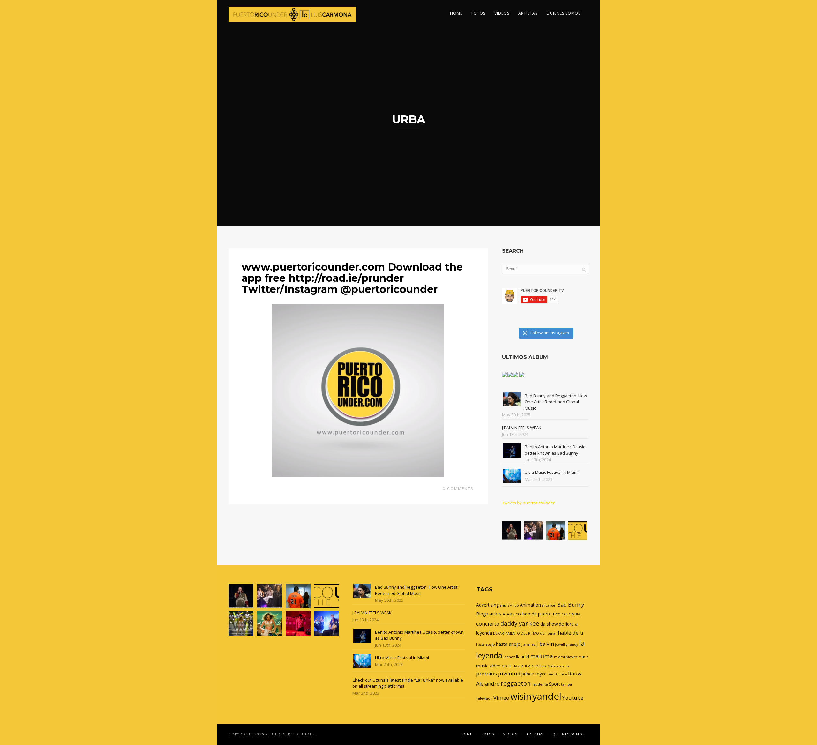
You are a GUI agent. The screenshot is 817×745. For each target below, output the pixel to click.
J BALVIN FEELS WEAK (521, 427)
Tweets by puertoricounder (528, 503)
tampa (566, 684)
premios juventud (498, 673)
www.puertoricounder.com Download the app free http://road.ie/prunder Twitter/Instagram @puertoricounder (352, 278)
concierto (487, 623)
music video (488, 666)
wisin (520, 696)
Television (484, 698)
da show (549, 624)
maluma (541, 656)
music (583, 657)
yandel (546, 696)
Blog (481, 614)
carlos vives (501, 613)
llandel (522, 656)
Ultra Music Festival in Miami (552, 472)
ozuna (564, 666)
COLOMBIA (571, 614)
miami (559, 657)
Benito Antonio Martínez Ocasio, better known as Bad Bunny (556, 450)
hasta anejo (508, 644)
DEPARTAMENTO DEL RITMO (516, 633)
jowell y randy (566, 644)
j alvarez (528, 644)
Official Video (547, 666)
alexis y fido (509, 605)
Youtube (572, 697)
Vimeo (501, 697)
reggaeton (516, 683)
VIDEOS (501, 13)
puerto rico (557, 674)
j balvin (545, 643)
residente (540, 684)
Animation (530, 605)
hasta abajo (485, 644)
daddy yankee (519, 623)
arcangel (549, 605)
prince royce (534, 674)
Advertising (487, 605)
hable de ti (570, 632)
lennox (509, 657)
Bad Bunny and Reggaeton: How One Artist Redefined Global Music (556, 402)
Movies (571, 657)
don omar (548, 633)
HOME (456, 13)
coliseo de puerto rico (538, 614)
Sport (554, 684)
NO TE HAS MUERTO (518, 666)
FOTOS (478, 13)
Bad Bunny (570, 604)
